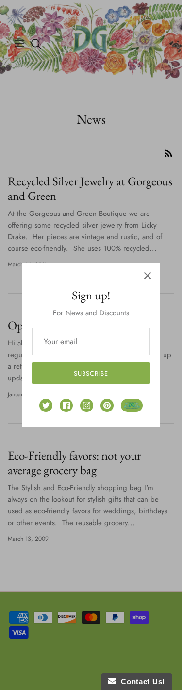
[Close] (147, 275)
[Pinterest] (107, 405)
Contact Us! (140, 681)
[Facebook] (66, 405)
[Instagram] (86, 405)
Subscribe (91, 373)
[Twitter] (45, 405)
